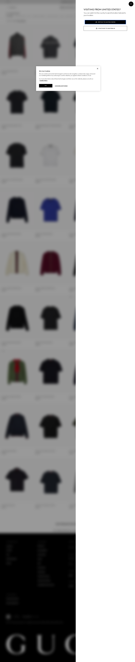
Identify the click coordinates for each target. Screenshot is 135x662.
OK (46, 85)
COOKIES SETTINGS (61, 86)
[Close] (131, 4)
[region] (68, 78)
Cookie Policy (43, 80)
